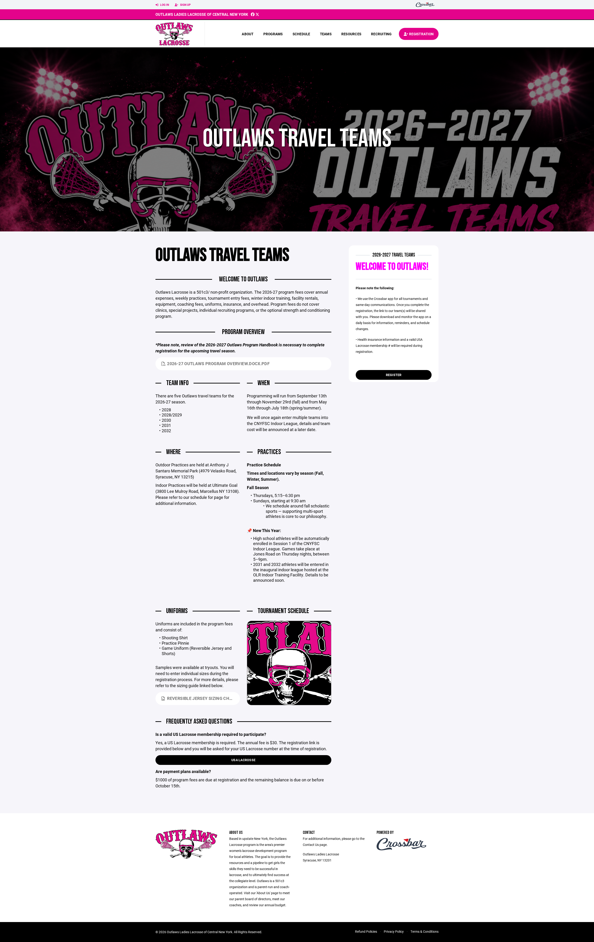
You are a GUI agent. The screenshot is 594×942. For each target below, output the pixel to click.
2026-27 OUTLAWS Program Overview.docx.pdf (218, 363)
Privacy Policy (394, 931)
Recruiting (381, 34)
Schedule (301, 34)
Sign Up (185, 4)
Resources (351, 34)
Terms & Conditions (424, 931)
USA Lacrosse (243, 760)
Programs (273, 34)
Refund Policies (366, 931)
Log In (164, 4)
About (247, 34)
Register (394, 375)
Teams (326, 34)
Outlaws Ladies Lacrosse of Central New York (201, 14)
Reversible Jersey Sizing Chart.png (203, 698)
